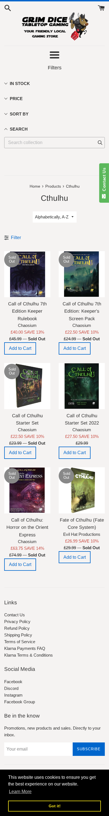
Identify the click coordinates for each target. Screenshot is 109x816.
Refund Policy (17, 628)
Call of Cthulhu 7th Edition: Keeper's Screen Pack (82, 311)
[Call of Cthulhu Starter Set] (27, 386)
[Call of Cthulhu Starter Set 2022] (82, 386)
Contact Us (14, 614)
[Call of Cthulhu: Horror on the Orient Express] (27, 490)
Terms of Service (19, 641)
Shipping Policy (18, 635)
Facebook (13, 681)
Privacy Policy (17, 621)
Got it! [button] (55, 806)
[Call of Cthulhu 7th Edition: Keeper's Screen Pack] (82, 274)
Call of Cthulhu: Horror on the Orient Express (27, 527)
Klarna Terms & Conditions (28, 655)
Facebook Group (19, 701)
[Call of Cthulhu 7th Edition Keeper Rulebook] (27, 274)
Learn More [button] (20, 791)
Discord (11, 688)
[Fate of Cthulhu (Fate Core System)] (82, 490)
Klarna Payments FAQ (24, 648)
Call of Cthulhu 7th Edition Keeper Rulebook (27, 311)
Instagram (13, 695)
